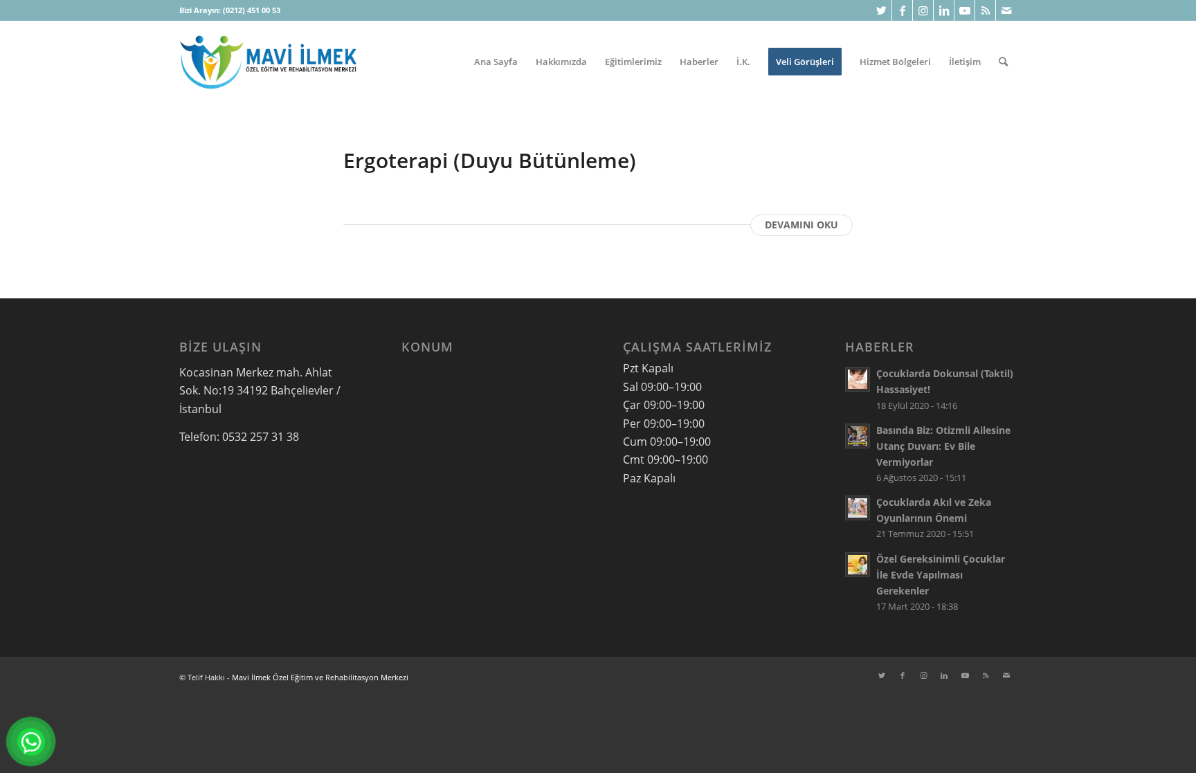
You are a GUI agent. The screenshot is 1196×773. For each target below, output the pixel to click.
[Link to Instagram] (923, 10)
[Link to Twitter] (881, 10)
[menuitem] (496, 61)
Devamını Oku (801, 224)
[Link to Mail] (1006, 10)
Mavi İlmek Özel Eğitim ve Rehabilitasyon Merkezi (320, 677)
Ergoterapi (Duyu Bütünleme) (489, 160)
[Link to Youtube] (964, 10)
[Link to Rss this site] (985, 10)
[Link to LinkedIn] (944, 10)
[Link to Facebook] (902, 10)
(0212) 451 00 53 (251, 10)
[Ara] (1003, 61)
